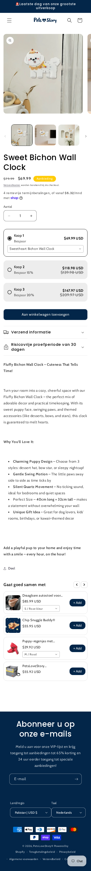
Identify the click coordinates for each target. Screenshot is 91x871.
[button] (9, 20)
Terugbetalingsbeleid (42, 851)
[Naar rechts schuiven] (86, 136)
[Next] (84, 584)
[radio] (45, 236)
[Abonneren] (76, 779)
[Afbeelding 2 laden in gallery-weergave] (45, 135)
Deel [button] (11, 568)
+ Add (77, 603)
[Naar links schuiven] (5, 136)
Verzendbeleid (51, 859)
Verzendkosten (12, 185)
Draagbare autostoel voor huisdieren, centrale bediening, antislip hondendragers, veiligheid (41, 595)
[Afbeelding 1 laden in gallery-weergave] (21, 135)
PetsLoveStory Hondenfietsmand (36, 666)
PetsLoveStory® (43, 846)
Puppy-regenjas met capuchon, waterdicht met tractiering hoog (42, 641)
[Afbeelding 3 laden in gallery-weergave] (68, 135)
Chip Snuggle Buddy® (38, 620)
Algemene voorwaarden (23, 859)
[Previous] (77, 584)
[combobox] (45, 249)
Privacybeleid (67, 851)
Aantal (8, 206)
